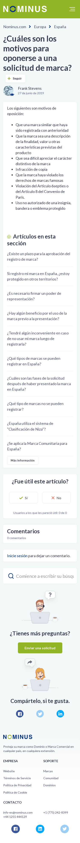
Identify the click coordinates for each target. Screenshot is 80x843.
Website (9, 771)
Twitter (40, 713)
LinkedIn (60, 713)
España (60, 26)
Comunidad (50, 778)
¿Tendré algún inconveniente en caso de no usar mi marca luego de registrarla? (38, 338)
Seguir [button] (17, 78)
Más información (23, 460)
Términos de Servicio (17, 778)
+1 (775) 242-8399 (55, 812)
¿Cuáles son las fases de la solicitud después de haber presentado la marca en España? (39, 384)
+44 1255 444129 (15, 816)
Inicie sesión (17, 555)
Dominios (49, 785)
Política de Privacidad (17, 785)
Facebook (19, 713)
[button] (72, 9)
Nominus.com (14, 26)
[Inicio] (25, 9)
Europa (40, 26)
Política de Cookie (15, 792)
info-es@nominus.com (18, 812)
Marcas (48, 771)
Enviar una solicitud (40, 648)
